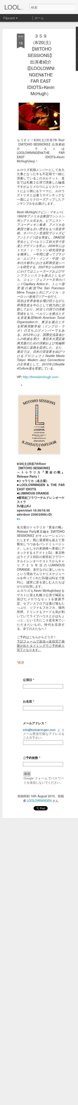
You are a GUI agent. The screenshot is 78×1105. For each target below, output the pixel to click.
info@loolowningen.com (39, 730)
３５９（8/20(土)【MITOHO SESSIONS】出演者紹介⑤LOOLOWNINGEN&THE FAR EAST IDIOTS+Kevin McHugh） (41, 64)
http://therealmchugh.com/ (41, 377)
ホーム (39, 18)
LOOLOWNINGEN (39, 800)
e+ (18, 518)
